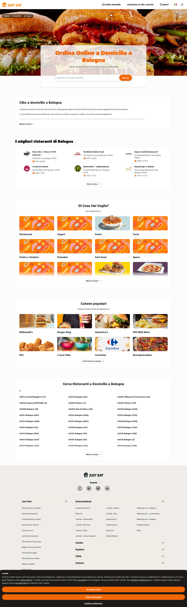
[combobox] (87, 77)
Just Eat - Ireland (112, 508)
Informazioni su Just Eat (31, 508)
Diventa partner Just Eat (31, 519)
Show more (92, 184)
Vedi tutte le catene (92, 361)
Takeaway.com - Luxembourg (148, 513)
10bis (139, 530)
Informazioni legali (29, 553)
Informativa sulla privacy (31, 541)
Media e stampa (28, 564)
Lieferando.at (111, 519)
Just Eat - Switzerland (84, 519)
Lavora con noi (27, 530)
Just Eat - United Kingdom (86, 536)
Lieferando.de (111, 525)
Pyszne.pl (110, 530)
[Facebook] (79, 488)
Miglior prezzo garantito (31, 547)
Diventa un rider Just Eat (141, 4)
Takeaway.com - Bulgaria (146, 519)
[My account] (182, 4)
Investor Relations (83, 508)
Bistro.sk (79, 513)
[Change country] (175, 4)
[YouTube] (107, 488)
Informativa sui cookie (30, 558)
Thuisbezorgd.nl (143, 525)
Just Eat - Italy (111, 513)
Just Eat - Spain (81, 530)
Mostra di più (25, 124)
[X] (98, 488)
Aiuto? (166, 4)
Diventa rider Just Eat (30, 525)
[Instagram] (88, 488)
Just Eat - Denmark (83, 525)
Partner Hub (26, 569)
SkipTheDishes (112, 536)
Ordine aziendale (113, 4)
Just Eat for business (30, 536)
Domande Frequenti (30, 513)
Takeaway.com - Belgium (146, 508)
